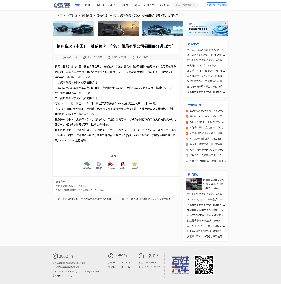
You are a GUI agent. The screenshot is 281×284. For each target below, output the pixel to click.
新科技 (124, 5)
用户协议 (125, 267)
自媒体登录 (211, 5)
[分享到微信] (87, 163)
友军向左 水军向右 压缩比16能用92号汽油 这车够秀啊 (217, 161)
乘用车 (88, 5)
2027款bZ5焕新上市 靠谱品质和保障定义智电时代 (212, 81)
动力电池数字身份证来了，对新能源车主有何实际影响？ (216, 76)
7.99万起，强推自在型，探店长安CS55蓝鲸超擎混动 (214, 226)
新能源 (100, 5)
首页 (78, 5)
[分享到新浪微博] (111, 163)
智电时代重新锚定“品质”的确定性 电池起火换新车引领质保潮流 (220, 92)
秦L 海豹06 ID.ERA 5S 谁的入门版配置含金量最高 (212, 60)
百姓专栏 (149, 5)
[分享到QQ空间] (134, 163)
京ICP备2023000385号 (62, 275)
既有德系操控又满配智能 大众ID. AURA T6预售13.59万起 (216, 49)
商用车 (112, 5)
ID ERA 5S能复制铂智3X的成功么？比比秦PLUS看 (213, 231)
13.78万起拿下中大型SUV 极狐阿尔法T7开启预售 (212, 215)
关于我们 (112, 263)
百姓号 (136, 5)
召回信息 (87, 15)
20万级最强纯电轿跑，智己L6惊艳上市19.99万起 (212, 55)
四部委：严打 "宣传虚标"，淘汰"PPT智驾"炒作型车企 (215, 70)
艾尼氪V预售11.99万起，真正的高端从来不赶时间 (213, 236)
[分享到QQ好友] (122, 163)
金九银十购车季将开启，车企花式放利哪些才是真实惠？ (216, 86)
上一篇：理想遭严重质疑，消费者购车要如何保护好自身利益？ (85, 199)
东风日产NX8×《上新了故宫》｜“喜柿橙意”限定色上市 (215, 65)
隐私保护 (112, 267)
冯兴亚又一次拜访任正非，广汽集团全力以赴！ (214, 155)
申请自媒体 (222, 5)
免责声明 (125, 263)
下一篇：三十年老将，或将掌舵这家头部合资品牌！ (144, 199)
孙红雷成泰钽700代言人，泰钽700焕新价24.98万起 (213, 220)
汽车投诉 (164, 5)
